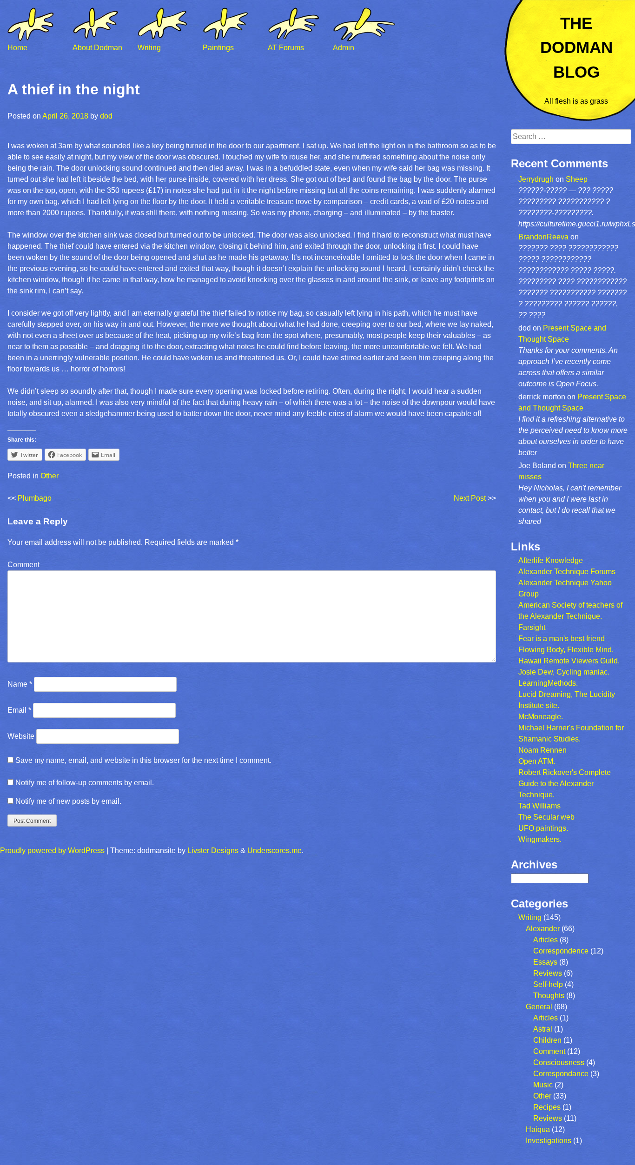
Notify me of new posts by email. (68, 801)
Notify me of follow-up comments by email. (84, 783)
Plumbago (35, 498)
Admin (343, 48)
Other (49, 476)
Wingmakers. (540, 839)
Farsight (531, 627)
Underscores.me (274, 850)
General (539, 1007)
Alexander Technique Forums (566, 572)
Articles (545, 940)
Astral (542, 1029)
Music (543, 1085)
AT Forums (286, 48)
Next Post (470, 498)
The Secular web (546, 817)
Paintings (218, 48)
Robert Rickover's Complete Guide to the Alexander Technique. (564, 783)
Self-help (548, 984)
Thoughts (548, 996)
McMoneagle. (540, 717)
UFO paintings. (543, 828)
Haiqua (538, 1129)
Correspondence (561, 951)
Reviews (547, 973)
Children (547, 1040)
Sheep (577, 179)
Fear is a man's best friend (561, 638)
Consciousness (558, 1062)
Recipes (547, 1107)
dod (106, 116)
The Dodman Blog (576, 47)
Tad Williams (539, 806)
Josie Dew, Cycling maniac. (563, 672)
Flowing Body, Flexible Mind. (566, 650)
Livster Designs (212, 850)
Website (20, 736)
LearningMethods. (548, 683)
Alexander (543, 929)
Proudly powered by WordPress (52, 850)
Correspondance (561, 1074)
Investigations (548, 1141)
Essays (545, 962)
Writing (149, 48)
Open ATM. (536, 761)
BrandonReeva (543, 237)
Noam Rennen (542, 750)
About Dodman (97, 48)
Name (19, 684)
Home (17, 48)
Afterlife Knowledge (550, 560)
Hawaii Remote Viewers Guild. (569, 661)
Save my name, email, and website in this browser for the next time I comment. (143, 760)
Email (19, 710)
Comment (23, 565)
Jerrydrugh (536, 179)
